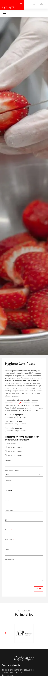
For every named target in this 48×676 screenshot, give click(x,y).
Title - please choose (12, 470)
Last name (9, 480)
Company (8, 461)
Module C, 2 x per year (14, 455)
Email (7, 549)
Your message (9, 559)
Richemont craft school (8, 7)
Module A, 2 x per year (14, 447)
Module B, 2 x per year (14, 451)
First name (9, 490)
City (7, 520)
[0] (37, 4)
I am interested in (10, 444)
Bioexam (14, 403)
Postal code (10, 510)
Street (8, 500)
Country (8, 530)
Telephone (9, 540)
